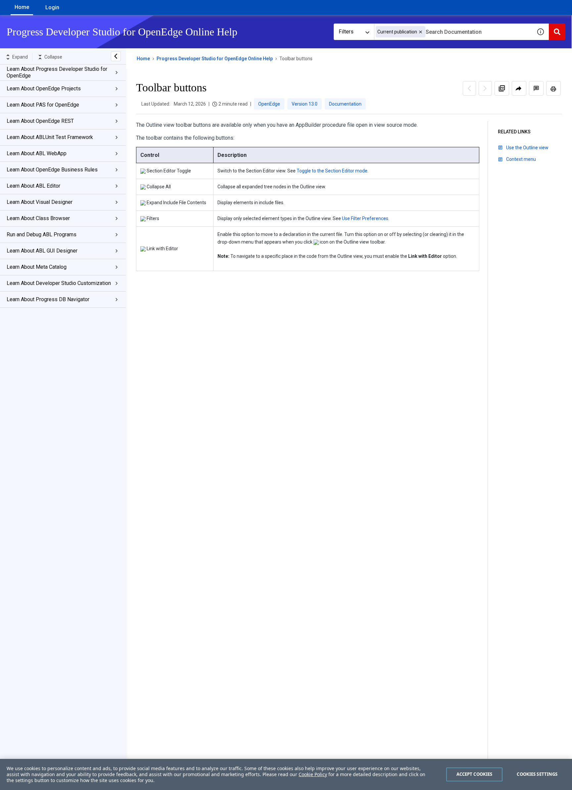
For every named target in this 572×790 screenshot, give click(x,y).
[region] (286, 774)
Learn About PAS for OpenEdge (43, 105)
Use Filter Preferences (365, 218)
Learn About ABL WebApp (37, 153)
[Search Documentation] (557, 31)
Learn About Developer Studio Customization (59, 283)
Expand (20, 57)
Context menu (521, 159)
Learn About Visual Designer (39, 202)
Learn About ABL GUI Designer (42, 251)
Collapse (53, 57)
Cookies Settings (537, 774)
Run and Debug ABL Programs (41, 234)
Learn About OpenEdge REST (40, 121)
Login (52, 7)
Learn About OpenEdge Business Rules (52, 169)
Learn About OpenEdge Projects (44, 88)
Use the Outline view (527, 147)
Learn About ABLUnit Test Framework (50, 137)
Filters (346, 31)
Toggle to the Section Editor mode (332, 170)
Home (22, 7)
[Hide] (116, 56)
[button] (420, 31)
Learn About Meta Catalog (37, 267)
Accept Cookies (474, 774)
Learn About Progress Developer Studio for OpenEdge (57, 72)
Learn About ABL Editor (33, 186)
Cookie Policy (313, 774)
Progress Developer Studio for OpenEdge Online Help (215, 58)
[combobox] (453, 31)
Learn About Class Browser (38, 218)
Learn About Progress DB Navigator (48, 299)
